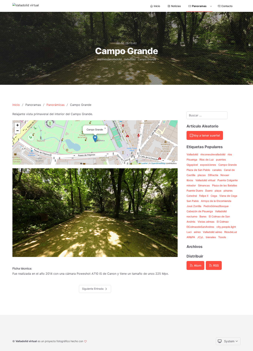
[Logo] (25, 6)
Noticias (176, 6)
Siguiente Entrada (93, 288)
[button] (95, 138)
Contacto (226, 6)
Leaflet (144, 163)
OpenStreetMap (158, 163)
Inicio (157, 6)
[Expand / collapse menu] (210, 6)
